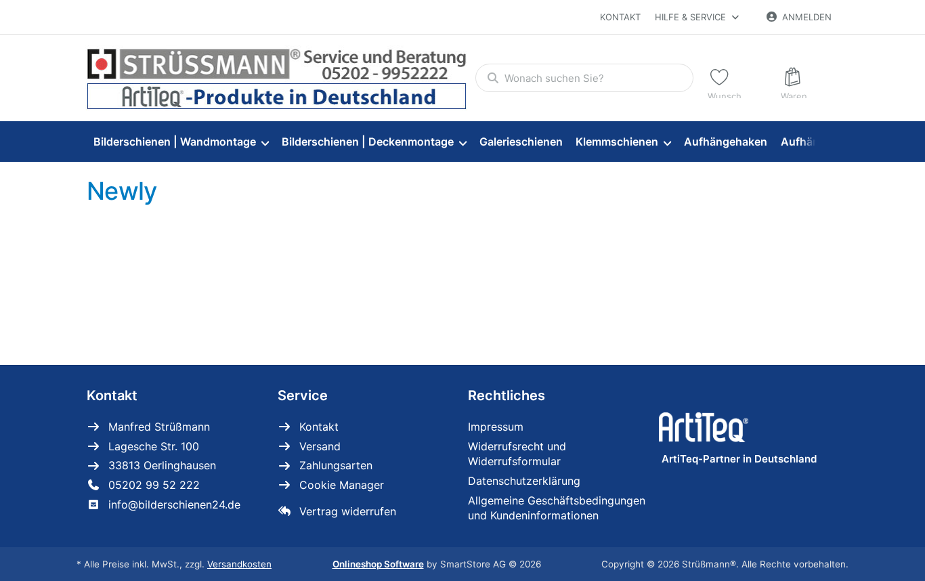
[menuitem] (181, 141)
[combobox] (584, 78)
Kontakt (620, 17)
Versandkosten (239, 564)
